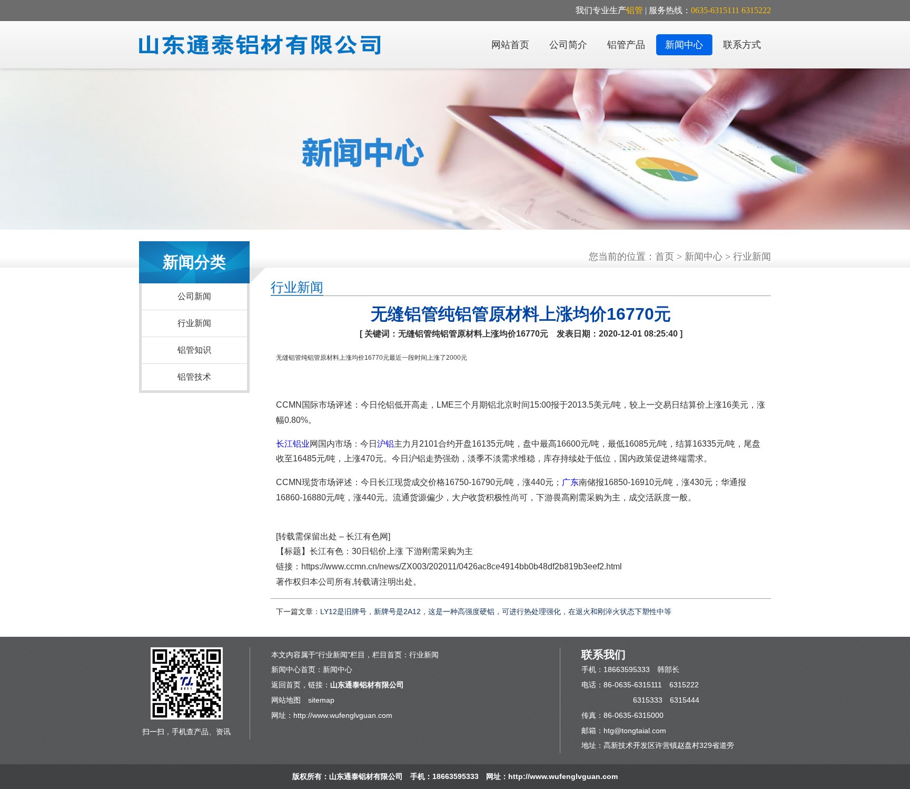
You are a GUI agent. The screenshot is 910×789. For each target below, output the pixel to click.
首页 (664, 256)
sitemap (321, 700)
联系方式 (742, 45)
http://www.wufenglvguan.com (342, 715)
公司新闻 (194, 296)
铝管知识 (194, 350)
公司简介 (568, 45)
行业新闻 (194, 323)
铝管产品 (626, 45)
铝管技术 (194, 376)
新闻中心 (684, 45)
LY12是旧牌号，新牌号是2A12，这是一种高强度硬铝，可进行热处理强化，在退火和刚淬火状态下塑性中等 (495, 611)
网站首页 (510, 45)
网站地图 (286, 700)
